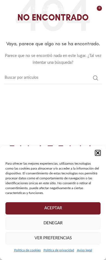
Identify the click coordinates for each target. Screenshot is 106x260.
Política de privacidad (58, 250)
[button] (98, 153)
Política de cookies (27, 250)
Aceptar (53, 208)
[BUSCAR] (95, 78)
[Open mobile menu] (6, 8)
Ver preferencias (53, 238)
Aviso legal (84, 250)
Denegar (53, 223)
